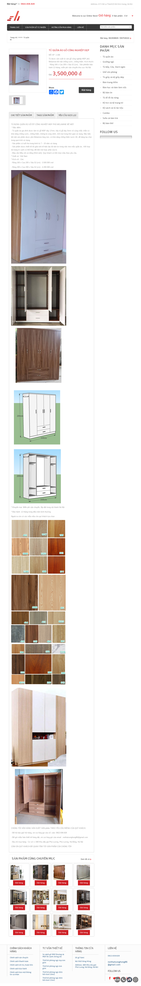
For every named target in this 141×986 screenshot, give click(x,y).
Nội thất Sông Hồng (83, 961)
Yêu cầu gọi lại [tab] (67, 115)
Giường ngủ (108, 61)
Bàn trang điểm (110, 82)
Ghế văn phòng (110, 72)
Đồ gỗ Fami (79, 958)
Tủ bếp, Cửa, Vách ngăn (114, 67)
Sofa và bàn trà (110, 118)
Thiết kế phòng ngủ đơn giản (52, 967)
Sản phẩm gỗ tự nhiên (35, 27)
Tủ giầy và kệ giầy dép (113, 77)
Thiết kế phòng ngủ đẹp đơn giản (54, 961)
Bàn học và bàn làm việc (115, 87)
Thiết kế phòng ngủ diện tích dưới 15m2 (53, 979)
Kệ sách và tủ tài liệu (113, 108)
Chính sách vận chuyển (19, 958)
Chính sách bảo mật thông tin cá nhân (20, 973)
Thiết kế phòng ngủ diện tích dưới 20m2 (53, 973)
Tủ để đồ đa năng (111, 97)
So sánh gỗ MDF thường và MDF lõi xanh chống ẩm (53, 955)
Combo (106, 113)
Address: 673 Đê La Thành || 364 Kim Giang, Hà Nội (112, 4)
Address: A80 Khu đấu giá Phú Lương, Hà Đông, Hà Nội (86, 966)
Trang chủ (14, 27)
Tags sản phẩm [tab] (45, 115)
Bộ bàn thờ (108, 123)
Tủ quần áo (108, 56)
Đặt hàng (86, 90)
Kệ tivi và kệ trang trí (113, 102)
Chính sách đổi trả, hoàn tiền (21, 965)
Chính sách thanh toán (19, 961)
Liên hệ (80, 27)
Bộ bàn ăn (107, 92)
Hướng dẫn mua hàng (61, 27)
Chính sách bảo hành (18, 969)
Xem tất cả (85, 859)
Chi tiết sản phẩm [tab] (21, 115)
